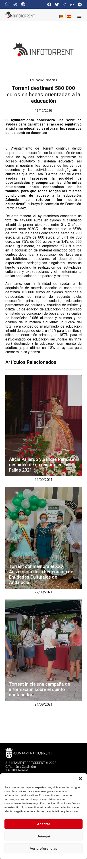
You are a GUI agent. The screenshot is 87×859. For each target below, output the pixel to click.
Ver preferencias (43, 848)
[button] (80, 778)
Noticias (51, 80)
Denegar (43, 836)
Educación (37, 80)
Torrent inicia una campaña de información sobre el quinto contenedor (39, 689)
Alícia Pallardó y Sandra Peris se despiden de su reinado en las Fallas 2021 (41, 465)
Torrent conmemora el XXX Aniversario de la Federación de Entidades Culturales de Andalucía (41, 574)
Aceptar (43, 824)
